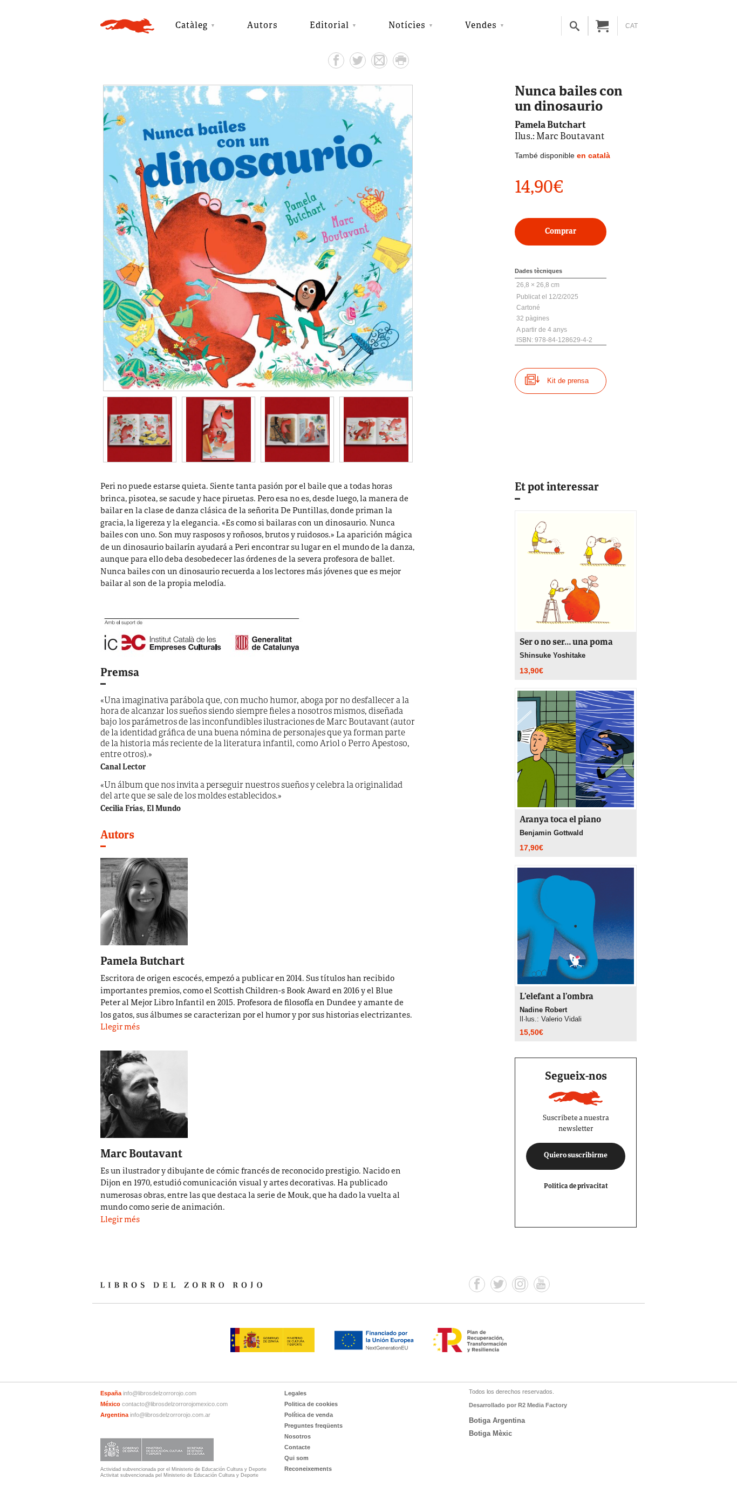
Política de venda (308, 1415)
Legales (295, 1393)
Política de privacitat (576, 1186)
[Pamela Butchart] (144, 901)
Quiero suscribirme (576, 1155)
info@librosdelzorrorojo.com (159, 1393)
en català (593, 155)
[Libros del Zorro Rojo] (127, 26)
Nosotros (297, 1436)
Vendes (481, 26)
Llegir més (120, 1027)
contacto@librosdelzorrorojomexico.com (175, 1404)
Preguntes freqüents (313, 1425)
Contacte (297, 1447)
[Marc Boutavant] (144, 1093)
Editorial (329, 26)
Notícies (407, 26)
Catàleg (191, 26)
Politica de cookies (311, 1404)
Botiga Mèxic (490, 1433)
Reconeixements (308, 1468)
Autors (262, 26)
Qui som (296, 1458)
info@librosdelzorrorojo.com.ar (170, 1415)
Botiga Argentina (497, 1420)
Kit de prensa (568, 381)
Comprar (560, 231)
